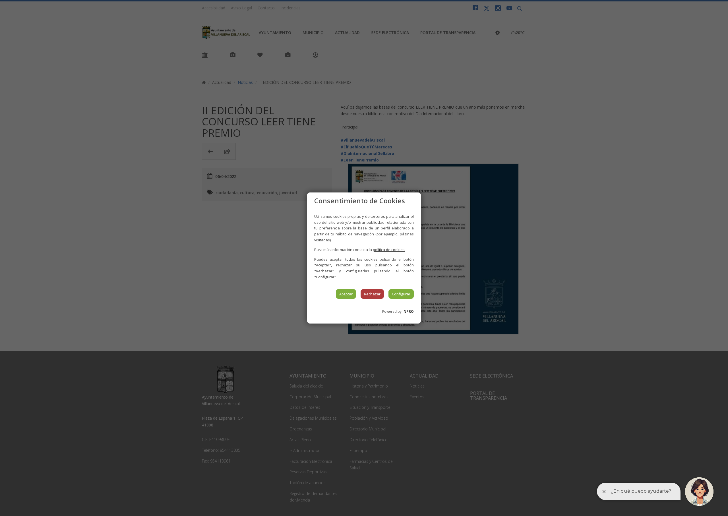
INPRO (408, 311)
